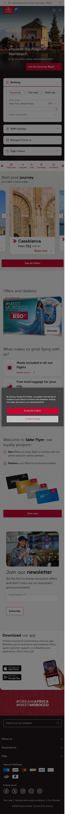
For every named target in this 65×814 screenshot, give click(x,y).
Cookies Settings (32, 419)
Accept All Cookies (32, 411)
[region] (32, 407)
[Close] (59, 391)
